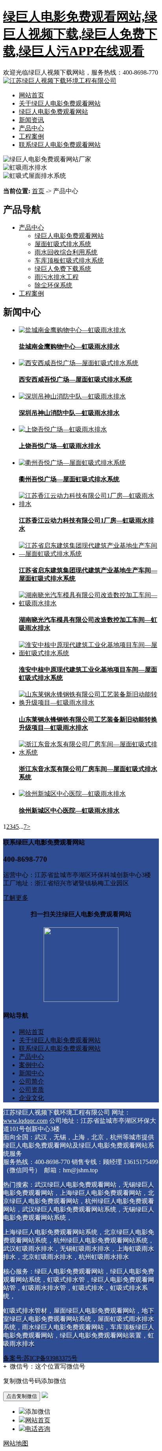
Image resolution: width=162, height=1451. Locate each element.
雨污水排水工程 (57, 277)
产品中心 (31, 128)
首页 (38, 191)
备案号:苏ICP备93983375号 (40, 1358)
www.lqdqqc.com (25, 1120)
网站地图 (15, 1443)
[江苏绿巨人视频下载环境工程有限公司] (59, 80)
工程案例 (31, 136)
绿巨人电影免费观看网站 (53, 111)
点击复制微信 (21, 1396)
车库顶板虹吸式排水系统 (69, 260)
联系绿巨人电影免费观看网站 (60, 144)
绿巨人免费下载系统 (63, 268)
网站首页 (31, 95)
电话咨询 (37, 1428)
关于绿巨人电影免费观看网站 (60, 103)
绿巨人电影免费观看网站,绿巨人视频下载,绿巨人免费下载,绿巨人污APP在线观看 (80, 33)
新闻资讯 (31, 120)
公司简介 (31, 1081)
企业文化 (31, 1098)
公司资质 (31, 1089)
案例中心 (31, 1065)
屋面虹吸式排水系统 (63, 244)
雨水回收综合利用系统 (66, 252)
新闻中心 (31, 1073)
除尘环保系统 (53, 285)
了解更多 (15, 897)
